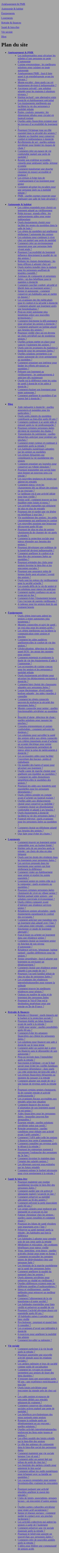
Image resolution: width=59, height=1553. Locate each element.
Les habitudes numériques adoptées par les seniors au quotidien (36, 450)
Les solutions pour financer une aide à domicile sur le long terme (37, 1043)
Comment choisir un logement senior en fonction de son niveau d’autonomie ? (37, 943)
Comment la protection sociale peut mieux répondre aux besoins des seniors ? (36, 541)
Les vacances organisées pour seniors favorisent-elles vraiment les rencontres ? (38, 1483)
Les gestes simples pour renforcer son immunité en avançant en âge (37, 1210)
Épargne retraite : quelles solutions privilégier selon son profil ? (35, 1124)
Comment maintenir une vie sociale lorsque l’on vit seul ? (36, 1455)
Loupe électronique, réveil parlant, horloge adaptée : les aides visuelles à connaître (37, 693)
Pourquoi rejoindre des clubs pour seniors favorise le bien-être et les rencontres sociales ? (35, 565)
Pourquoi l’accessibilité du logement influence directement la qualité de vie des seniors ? (37, 255)
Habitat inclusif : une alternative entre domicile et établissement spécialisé (37, 99)
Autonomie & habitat (12, 8)
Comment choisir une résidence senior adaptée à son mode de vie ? (37, 969)
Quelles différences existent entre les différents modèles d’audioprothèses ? (37, 1285)
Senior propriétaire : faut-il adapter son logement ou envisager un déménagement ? (37, 961)
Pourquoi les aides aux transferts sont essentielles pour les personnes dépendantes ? (37, 788)
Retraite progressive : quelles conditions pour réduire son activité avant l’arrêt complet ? (36, 1131)
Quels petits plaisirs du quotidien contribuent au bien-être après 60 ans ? (37, 417)
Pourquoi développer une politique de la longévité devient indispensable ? (37, 549)
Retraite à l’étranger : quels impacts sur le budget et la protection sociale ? (38, 1016)
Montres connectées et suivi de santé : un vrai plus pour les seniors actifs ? (37, 626)
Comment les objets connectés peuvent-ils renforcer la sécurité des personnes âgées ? (36, 702)
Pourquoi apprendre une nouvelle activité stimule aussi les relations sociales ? (35, 1357)
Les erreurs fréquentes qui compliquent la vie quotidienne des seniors (36, 457)
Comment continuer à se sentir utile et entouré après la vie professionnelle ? (37, 423)
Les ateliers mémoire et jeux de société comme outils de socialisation (37, 1365)
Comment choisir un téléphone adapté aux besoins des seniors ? (37, 829)
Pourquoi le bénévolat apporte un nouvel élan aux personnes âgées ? (35, 1535)
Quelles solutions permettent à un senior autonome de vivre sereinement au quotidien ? (37, 356)
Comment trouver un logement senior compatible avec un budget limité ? (37, 844)
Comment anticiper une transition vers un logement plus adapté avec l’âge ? (37, 921)
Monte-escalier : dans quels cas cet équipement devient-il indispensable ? (37, 84)
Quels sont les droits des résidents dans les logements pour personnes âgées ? (38, 859)
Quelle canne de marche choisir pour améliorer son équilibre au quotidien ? (37, 772)
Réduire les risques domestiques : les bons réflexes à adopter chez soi (36, 263)
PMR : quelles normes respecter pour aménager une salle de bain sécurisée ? (37, 197)
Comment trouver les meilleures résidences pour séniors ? (34, 990)
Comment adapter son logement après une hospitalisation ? (37, 307)
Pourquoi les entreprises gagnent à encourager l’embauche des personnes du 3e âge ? (37, 1152)
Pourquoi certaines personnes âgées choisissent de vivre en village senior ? (37, 891)
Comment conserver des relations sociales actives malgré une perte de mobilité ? (36, 1408)
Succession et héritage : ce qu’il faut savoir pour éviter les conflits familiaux (38, 1064)
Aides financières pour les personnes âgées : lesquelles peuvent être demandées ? (36, 1116)
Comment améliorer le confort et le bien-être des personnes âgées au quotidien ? (36, 556)
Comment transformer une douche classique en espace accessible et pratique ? (35, 172)
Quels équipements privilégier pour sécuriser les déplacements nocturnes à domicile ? (37, 678)
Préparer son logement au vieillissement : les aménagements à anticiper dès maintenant (36, 374)
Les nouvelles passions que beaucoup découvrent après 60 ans (37, 525)
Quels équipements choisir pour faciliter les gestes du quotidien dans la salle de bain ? (37, 225)
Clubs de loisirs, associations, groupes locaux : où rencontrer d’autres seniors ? (37, 1501)
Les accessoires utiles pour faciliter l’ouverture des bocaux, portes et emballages (35, 759)
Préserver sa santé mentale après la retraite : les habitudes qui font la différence (35, 1232)
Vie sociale (7, 32)
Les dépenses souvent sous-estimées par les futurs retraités (36, 1166)
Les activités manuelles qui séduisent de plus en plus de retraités (37, 507)
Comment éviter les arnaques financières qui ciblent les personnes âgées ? (36, 1036)
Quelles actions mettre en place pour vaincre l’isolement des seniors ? (36, 343)
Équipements (8, 13)
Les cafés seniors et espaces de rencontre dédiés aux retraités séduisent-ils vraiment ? (33, 1399)
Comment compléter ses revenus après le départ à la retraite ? (37, 1145)
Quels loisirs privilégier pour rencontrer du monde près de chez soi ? (37, 1390)
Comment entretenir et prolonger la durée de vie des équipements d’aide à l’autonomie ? (37, 660)
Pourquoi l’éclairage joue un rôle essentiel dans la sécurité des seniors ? (37, 132)
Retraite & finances (11, 22)
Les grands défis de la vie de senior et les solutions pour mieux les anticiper (37, 588)
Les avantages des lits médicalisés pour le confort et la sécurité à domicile (38, 301)
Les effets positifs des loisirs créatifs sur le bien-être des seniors (36, 1440)
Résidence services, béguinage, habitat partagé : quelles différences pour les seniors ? (37, 952)
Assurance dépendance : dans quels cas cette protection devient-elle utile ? (37, 1070)
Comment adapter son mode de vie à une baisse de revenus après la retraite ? (37, 1083)
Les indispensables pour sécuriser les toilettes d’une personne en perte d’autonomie (37, 58)
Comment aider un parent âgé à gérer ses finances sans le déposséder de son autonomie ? (37, 1051)
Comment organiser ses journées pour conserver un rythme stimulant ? (37, 465)
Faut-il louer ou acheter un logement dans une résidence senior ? (36, 936)
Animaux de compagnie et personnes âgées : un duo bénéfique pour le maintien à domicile (37, 279)
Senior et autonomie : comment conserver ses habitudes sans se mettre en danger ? (37, 294)
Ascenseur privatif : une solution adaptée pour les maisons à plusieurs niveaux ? (36, 91)
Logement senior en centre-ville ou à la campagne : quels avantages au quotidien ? (36, 884)
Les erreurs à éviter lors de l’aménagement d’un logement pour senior (36, 180)
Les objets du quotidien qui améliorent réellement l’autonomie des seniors (37, 233)
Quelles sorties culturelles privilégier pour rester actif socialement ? (36, 1508)
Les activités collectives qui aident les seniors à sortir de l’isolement (37, 1523)
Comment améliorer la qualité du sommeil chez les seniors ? (34, 1273)
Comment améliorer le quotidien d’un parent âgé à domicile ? (37, 397)
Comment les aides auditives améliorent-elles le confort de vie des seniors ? (36, 642)
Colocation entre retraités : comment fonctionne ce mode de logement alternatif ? (36, 928)
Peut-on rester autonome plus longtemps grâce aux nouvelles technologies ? (33, 314)
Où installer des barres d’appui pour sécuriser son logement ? (36, 766)
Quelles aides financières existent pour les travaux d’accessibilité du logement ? (37, 124)
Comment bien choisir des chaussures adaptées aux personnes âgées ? (37, 686)
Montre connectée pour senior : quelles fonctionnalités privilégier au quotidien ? (38, 711)
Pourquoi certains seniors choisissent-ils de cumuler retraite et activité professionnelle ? (37, 1092)
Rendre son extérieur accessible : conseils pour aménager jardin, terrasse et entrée (38, 163)
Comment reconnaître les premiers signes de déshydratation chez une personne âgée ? (35, 1259)
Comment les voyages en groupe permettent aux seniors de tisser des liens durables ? (36, 1372)
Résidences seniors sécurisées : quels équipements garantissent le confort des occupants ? (37, 914)
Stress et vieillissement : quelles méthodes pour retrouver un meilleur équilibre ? (36, 1292)
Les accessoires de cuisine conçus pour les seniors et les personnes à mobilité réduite (35, 669)
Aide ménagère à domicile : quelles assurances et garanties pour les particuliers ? (36, 410)
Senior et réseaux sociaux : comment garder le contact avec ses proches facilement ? (36, 1516)
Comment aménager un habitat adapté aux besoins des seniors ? (37, 328)
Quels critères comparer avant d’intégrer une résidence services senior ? (34, 905)
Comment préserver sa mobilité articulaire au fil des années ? (34, 1198)
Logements (7, 18)
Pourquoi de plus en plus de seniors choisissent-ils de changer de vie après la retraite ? (37, 532)
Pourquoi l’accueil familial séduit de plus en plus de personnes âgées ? (36, 975)
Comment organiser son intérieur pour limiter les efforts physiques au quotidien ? (37, 365)
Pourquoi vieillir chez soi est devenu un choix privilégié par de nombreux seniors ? (36, 335)
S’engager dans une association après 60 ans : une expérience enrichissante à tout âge (38, 1381)
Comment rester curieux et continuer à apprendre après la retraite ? (37, 444)
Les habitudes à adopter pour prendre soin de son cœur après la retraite (37, 1240)
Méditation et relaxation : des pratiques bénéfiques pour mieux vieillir (38, 1246)
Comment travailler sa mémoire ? (35, 1340)
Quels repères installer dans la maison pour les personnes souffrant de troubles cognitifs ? (37, 270)
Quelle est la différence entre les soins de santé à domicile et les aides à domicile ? (37, 383)
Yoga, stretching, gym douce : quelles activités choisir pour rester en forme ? (37, 1252)
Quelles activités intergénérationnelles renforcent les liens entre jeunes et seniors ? (37, 1432)
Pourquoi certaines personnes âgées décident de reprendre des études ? (36, 429)
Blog (3, 36)
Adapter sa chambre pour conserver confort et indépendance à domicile (36, 137)
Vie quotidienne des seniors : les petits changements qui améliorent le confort (37, 519)
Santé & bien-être (10, 27)
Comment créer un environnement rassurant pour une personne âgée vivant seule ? (35, 246)
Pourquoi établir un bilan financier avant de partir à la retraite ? (35, 1022)
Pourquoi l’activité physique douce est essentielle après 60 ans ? (37, 1312)
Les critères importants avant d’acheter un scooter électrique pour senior (37, 742)
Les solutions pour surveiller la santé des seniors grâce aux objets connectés (37, 737)
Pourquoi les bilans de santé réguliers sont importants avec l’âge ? (37, 1225)
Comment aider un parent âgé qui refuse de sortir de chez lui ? (35, 1461)
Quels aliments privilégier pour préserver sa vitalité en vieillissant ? (36, 1279)
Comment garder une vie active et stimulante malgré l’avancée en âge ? (37, 1192)
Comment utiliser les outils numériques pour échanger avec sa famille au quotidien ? (38, 1474)
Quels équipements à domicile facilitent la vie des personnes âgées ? (37, 814)
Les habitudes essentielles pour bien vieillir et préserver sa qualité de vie (36, 1306)
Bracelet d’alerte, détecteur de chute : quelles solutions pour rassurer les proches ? (37, 720)
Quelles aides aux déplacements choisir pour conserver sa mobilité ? (36, 802)
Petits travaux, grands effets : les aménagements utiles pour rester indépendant (34, 216)
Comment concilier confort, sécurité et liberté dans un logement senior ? (37, 286)
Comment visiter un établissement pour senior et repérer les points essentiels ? (35, 875)
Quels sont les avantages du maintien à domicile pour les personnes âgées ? (38, 349)
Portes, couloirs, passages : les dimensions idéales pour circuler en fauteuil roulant (36, 115)
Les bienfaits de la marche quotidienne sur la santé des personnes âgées (37, 1267)
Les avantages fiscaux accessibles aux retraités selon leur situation (37, 1100)
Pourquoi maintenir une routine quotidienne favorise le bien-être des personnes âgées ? (36, 1185)
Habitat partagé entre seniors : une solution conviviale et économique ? (36, 897)
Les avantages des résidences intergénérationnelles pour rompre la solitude (36, 982)
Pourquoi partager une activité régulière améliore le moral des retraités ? (33, 1492)
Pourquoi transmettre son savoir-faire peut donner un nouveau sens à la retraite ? (37, 472)
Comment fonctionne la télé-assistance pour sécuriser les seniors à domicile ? (37, 322)
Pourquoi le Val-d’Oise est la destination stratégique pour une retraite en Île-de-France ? (34, 1003)
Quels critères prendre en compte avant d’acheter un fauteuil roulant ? (36, 796)
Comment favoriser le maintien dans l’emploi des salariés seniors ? (36, 1160)
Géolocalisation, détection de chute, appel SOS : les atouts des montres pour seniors (36, 651)
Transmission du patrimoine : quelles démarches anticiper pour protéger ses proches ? (37, 437)
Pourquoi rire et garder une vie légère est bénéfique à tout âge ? (37, 513)
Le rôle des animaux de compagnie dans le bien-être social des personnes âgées (37, 1447)
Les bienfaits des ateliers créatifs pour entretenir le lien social (37, 1467)
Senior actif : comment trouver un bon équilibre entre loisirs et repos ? (37, 501)
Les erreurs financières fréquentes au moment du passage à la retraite (36, 1076)
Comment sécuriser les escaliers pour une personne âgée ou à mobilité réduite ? (37, 189)
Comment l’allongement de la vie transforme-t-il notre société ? (35, 1300)
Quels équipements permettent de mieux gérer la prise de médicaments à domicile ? (37, 750)
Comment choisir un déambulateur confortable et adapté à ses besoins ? (36, 808)
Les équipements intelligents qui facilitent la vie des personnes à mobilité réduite (34, 106)
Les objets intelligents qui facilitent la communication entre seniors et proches (37, 633)
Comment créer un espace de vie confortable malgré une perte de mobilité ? (34, 154)
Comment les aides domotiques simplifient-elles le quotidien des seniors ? (34, 780)
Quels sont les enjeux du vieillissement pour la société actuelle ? (38, 582)
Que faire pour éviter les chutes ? (35, 833)
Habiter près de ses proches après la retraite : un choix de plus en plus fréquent (36, 851)
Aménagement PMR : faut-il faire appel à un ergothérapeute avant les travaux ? (36, 76)
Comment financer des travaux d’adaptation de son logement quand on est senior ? (36, 1107)
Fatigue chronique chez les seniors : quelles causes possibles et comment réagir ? (36, 1217)
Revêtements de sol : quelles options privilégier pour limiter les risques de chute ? (36, 145)
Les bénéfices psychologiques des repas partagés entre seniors (35, 1416)
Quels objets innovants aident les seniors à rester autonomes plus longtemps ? (34, 618)
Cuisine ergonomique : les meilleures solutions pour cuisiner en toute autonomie (37, 67)
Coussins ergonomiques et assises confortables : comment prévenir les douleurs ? (36, 729)
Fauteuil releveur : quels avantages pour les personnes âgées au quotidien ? (37, 821)
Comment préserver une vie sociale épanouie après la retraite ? (36, 1529)
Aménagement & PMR (13, 4)
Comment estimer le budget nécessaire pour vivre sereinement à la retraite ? (37, 1172)
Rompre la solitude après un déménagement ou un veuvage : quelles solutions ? (34, 1423)
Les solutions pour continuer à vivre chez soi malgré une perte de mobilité (37, 239)
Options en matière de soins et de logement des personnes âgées (35, 996)
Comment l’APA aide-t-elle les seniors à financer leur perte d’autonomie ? (37, 1139)
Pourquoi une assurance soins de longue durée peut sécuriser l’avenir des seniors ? (36, 574)
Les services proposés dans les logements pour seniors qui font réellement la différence (34, 866)
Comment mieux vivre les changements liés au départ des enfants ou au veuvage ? (38, 487)
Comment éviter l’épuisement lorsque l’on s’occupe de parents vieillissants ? (37, 600)
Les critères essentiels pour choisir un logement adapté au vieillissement (37, 209)
